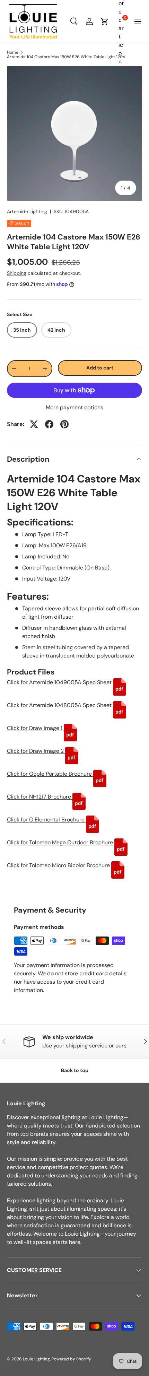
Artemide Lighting (27, 211)
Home (12, 52)
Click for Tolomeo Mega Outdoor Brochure (60, 842)
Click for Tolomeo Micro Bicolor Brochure (59, 865)
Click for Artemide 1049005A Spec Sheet (60, 682)
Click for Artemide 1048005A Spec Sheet (60, 705)
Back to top (74, 1070)
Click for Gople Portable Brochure (50, 773)
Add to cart (99, 368)
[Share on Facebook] (49, 424)
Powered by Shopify (71, 1359)
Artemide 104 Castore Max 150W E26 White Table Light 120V (66, 57)
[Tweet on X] (34, 424)
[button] (104, 21)
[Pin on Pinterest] (64, 424)
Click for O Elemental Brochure (46, 819)
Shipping (16, 273)
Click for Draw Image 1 (35, 728)
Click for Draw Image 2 (36, 751)
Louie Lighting (36, 1359)
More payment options (74, 407)
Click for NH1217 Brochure (39, 796)
